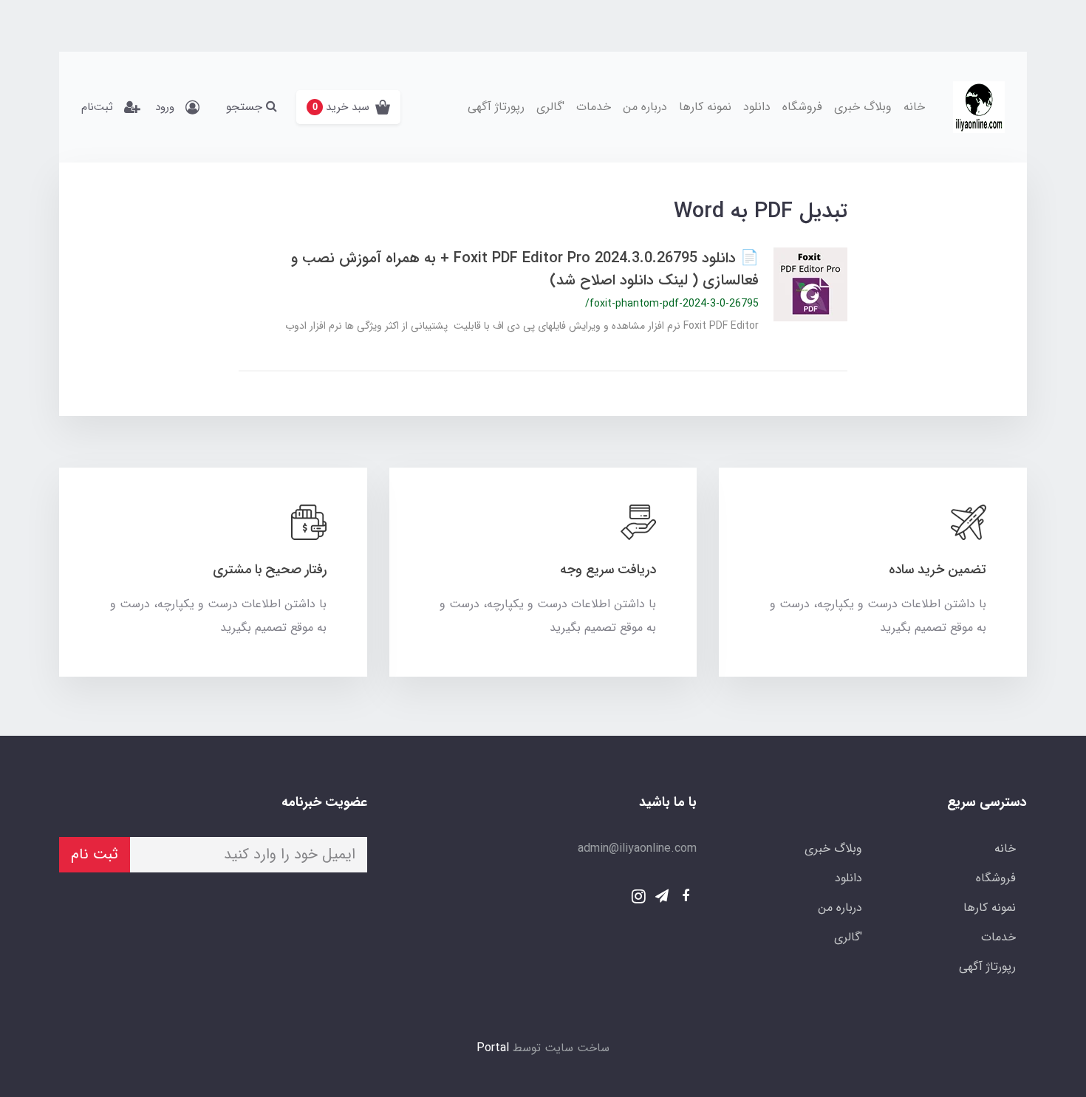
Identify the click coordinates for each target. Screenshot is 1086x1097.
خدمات (593, 107)
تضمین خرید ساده (937, 569)
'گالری (550, 107)
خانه (914, 107)
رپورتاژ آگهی (496, 107)
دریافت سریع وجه (608, 569)
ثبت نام (94, 854)
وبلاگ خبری (863, 107)
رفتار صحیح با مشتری (270, 569)
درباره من (645, 107)
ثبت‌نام (97, 107)
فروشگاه (802, 107)
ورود (164, 107)
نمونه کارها (705, 107)
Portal (493, 1048)
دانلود (757, 107)
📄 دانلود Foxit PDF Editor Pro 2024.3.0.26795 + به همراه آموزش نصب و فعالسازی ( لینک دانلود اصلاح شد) (525, 269)
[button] (348, 107)
